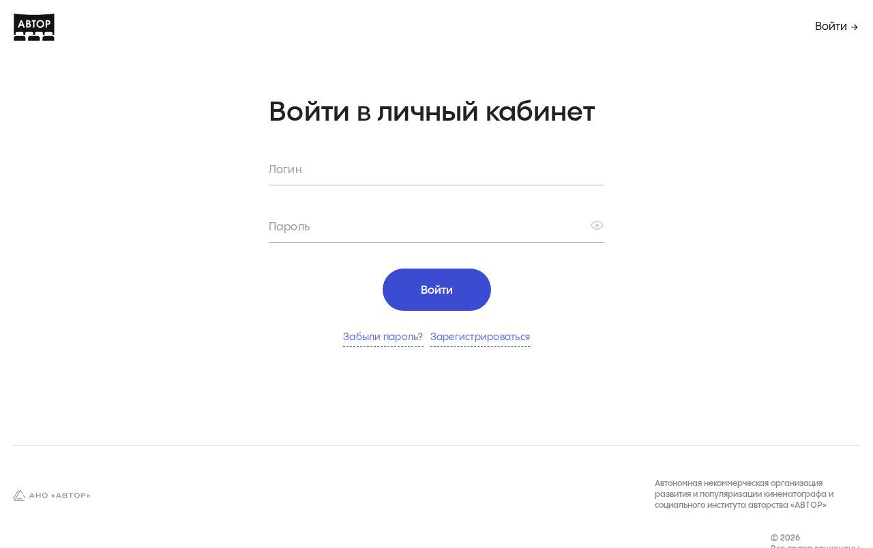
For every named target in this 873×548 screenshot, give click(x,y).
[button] (597, 225)
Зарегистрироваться (480, 337)
